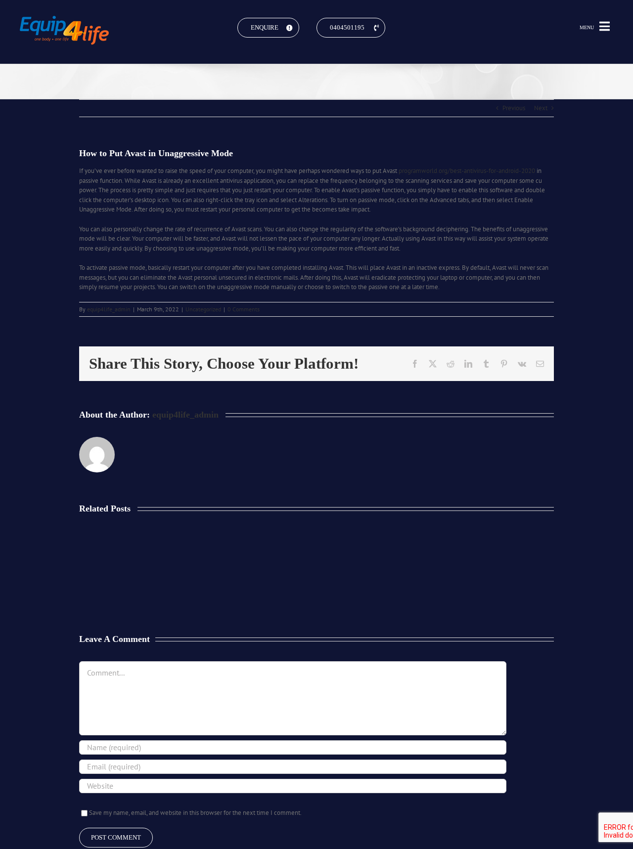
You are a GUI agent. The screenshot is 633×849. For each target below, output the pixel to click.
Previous (513, 108)
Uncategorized (203, 309)
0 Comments (243, 309)
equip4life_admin (109, 309)
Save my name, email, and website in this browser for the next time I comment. (195, 812)
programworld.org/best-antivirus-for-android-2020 (467, 171)
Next (540, 108)
